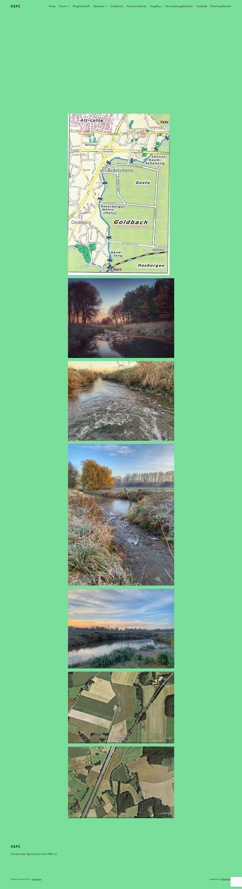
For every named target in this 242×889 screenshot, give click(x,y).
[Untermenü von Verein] (68, 6)
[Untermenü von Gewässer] (106, 6)
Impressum (36, 879)
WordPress (226, 879)
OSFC (16, 6)
